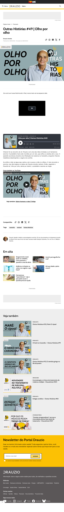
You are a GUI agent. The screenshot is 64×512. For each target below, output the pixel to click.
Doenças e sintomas (15, 483)
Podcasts (21, 494)
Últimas (5, 494)
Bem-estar (6, 483)
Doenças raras (26, 483)
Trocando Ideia (39, 494)
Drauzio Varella (7, 38)
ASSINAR (35, 456)
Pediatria (56, 483)
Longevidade (49, 483)
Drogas (34, 483)
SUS (28, 487)
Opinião (10, 494)
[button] (46, 39)
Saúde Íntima (13, 487)
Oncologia (6, 487)
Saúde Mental (22, 487)
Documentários (29, 494)
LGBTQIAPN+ (40, 483)
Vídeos (16, 494)
